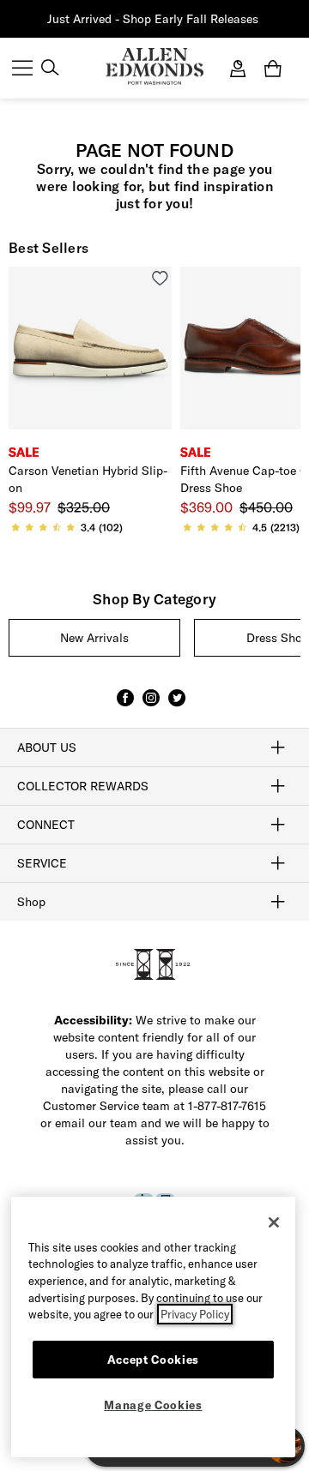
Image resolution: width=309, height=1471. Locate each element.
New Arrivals (94, 637)
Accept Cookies (153, 1359)
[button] (260, 19)
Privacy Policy (195, 1314)
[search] (50, 69)
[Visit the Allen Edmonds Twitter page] (177, 705)
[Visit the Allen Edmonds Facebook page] (125, 705)
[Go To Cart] (276, 68)
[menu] (22, 69)
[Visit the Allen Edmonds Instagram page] (151, 705)
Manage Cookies (153, 1405)
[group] (94, 638)
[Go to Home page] (154, 66)
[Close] (274, 1222)
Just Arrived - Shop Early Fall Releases (152, 19)
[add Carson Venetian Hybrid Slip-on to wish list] (160, 278)
